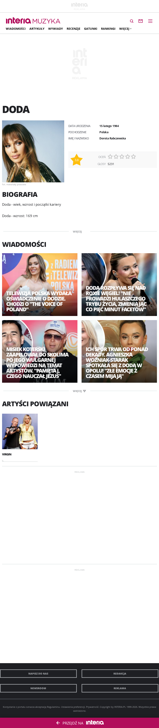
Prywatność (92, 706)
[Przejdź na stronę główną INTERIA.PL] (18, 20)
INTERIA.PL (120, 706)
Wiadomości (16, 29)
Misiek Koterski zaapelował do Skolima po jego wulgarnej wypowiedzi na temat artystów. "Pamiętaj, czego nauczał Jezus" (37, 362)
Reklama (120, 688)
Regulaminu (53, 706)
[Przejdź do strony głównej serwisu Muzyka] (46, 21)
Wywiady (55, 29)
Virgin (6, 454)
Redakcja (119, 673)
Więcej (124, 29)
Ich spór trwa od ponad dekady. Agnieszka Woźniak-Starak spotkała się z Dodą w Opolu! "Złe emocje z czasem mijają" (117, 362)
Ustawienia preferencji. (73, 706)
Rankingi (108, 29)
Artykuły (37, 29)
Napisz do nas (38, 673)
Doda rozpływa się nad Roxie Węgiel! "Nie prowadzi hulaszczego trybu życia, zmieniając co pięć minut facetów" (116, 298)
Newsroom (38, 688)
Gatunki (90, 29)
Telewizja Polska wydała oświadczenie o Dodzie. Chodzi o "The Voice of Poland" (38, 301)
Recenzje (73, 29)
